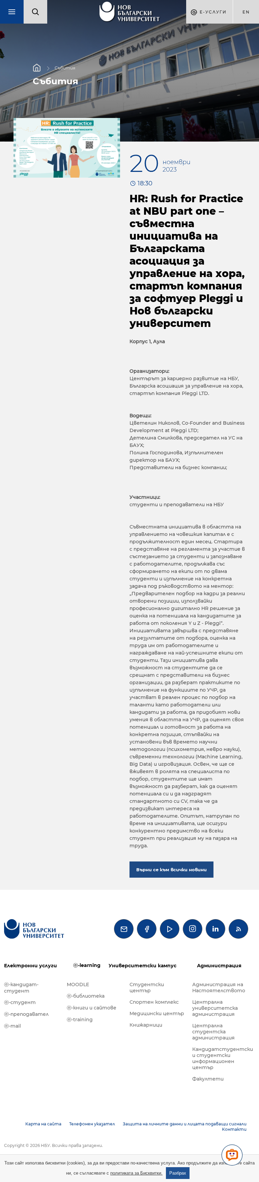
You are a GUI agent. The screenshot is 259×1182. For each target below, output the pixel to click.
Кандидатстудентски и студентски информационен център (220, 1058)
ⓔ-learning (86, 965)
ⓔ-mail (12, 1026)
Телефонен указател (92, 1123)
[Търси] (35, 12)
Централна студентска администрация (213, 1032)
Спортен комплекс (154, 1002)
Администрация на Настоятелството (218, 987)
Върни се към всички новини (171, 869)
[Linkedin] (215, 929)
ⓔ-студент (20, 1002)
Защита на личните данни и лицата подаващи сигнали (185, 1123)
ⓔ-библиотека (86, 996)
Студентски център (147, 987)
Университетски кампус (142, 966)
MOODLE (78, 984)
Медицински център (157, 1013)
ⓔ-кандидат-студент (21, 987)
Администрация (219, 966)
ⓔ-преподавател (26, 1014)
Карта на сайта (43, 1123)
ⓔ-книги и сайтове (91, 1008)
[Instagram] (192, 929)
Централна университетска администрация (215, 1008)
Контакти (234, 1129)
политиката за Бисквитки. (136, 1173)
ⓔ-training (80, 1020)
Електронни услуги (30, 966)
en (246, 11)
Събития (65, 67)
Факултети (208, 1079)
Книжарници (146, 1025)
